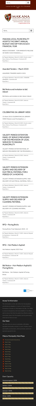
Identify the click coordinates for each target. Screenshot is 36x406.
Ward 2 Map (8, 344)
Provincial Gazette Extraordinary (12, 339)
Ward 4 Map (8, 349)
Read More (5, 61)
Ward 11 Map (8, 363)
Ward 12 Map (8, 366)
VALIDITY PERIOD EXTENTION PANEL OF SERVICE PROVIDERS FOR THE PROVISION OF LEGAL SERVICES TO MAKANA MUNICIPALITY (16, 140)
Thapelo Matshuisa (9, 57)
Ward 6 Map (8, 354)
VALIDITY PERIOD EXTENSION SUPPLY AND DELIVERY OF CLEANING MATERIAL (15, 199)
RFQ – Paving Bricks (11, 224)
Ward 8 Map (8, 359)
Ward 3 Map (8, 347)
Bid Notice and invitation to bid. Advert (15, 90)
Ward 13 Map (8, 368)
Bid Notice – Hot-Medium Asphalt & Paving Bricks (17, 266)
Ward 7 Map (8, 356)
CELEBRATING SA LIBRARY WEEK (16, 112)
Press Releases (14, 59)
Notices (8, 59)
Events (25, 57)
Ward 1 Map (8, 342)
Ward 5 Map (8, 351)
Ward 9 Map (8, 361)
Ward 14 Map (8, 371)
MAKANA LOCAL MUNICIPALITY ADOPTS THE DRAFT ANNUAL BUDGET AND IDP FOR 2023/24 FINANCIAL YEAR (16, 42)
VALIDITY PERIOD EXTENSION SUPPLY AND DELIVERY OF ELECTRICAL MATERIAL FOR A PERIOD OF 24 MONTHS (15, 171)
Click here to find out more (10, 317)
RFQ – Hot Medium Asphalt (14, 245)
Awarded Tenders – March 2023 (15, 69)
